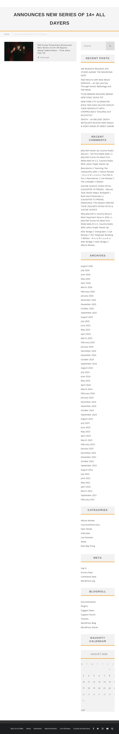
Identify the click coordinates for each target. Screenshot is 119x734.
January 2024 (87, 397)
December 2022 (88, 452)
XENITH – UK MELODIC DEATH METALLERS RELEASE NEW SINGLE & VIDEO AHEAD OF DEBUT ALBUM (97, 123)
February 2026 (88, 291)
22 (110, 688)
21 (104, 688)
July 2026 (85, 270)
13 (99, 682)
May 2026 (85, 278)
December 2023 (88, 402)
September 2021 (89, 495)
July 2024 (85, 372)
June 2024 (85, 376)
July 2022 (85, 474)
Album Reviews (51, 729)
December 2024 (88, 351)
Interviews (38, 729)
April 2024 (86, 385)
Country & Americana (81, 729)
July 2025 (85, 321)
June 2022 (85, 478)
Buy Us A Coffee (17, 729)
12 (94, 682)
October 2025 (87, 308)
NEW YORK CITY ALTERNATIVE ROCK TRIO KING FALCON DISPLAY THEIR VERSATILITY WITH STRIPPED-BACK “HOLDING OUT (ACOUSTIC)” (97, 108)
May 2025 (85, 329)
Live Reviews (87, 537)
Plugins (84, 606)
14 (104, 682)
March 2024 (86, 389)
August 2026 (87, 266)
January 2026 (87, 295)
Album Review (88, 520)
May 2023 (85, 431)
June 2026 (85, 274)
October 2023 (87, 410)
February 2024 (88, 393)
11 (89, 682)
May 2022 (85, 482)
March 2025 (86, 338)
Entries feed (87, 572)
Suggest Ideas (87, 610)
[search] (110, 46)
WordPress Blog (88, 623)
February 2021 (88, 499)
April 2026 (86, 283)
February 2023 (88, 444)
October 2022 (87, 461)
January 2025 (87, 346)
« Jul (83, 710)
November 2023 (88, 406)
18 (89, 688)
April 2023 (86, 435)
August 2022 (87, 469)
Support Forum (88, 614)
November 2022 (88, 457)
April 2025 (86, 334)
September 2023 (89, 414)
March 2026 (86, 287)
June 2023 (85, 427)
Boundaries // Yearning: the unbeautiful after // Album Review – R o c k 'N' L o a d (97, 171)
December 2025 (88, 300)
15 (110, 682)
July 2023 (85, 423)
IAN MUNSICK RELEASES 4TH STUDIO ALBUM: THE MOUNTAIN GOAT (96, 72)
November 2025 (88, 304)
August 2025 (87, 317)
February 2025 (88, 342)
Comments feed (88, 576)
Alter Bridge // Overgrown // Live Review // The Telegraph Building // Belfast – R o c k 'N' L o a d (97, 235)
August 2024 (87, 367)
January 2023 (87, 448)
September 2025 (89, 312)
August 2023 (87, 418)
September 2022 (89, 465)
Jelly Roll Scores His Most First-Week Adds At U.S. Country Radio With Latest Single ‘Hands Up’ (97, 160)
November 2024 (88, 355)
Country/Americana (90, 524)
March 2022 (86, 491)
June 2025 (85, 325)
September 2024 (89, 363)
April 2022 (86, 486)
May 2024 (85, 380)
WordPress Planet (89, 627)
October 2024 (87, 359)
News (83, 541)
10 (84, 682)
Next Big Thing (88, 546)
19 (94, 688)
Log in (84, 568)
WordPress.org (88, 580)
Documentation (88, 601)
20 (99, 688)
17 (84, 688)
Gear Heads (86, 529)
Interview (85, 533)
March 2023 (86, 440)
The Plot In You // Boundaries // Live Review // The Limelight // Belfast (97, 178)
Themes (85, 618)
